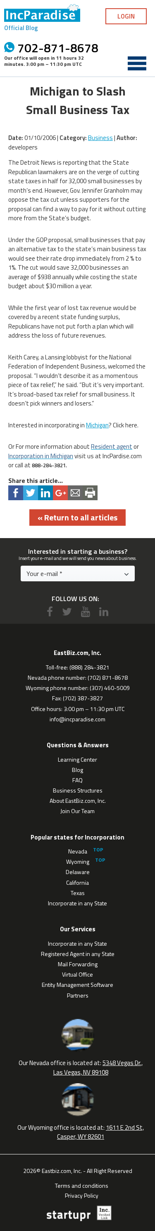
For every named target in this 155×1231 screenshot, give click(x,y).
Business (100, 137)
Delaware (78, 871)
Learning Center (77, 759)
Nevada (77, 851)
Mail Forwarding (78, 964)
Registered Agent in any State (77, 953)
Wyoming (77, 861)
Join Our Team (77, 811)
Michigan (97, 425)
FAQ (77, 780)
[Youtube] (85, 612)
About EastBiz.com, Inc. (78, 800)
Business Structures (78, 790)
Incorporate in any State (77, 903)
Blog (77, 769)
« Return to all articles (77, 517)
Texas (78, 892)
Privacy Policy (81, 1194)
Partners (77, 995)
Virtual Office (77, 974)
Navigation (137, 63)
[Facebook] (50, 612)
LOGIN (126, 16)
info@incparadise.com (77, 719)
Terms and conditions (81, 1185)
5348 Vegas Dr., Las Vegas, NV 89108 (98, 1067)
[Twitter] (67, 612)
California (77, 882)
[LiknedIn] (103, 612)
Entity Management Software (77, 984)
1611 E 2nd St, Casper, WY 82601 (100, 1132)
